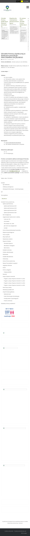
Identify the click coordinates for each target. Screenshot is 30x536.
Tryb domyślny (11, 1)
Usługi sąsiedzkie (8, 272)
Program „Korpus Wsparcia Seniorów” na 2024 (14, 283)
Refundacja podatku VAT (8, 289)
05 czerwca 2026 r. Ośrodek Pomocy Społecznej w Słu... (23, 22)
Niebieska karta (7, 294)
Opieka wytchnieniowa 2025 (10, 210)
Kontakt (3, 182)
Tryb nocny (14, 1)
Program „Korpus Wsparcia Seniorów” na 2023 (14, 280)
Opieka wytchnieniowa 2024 (10, 208)
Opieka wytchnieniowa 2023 (10, 206)
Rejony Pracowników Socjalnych (10, 263)
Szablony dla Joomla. (9, 531)
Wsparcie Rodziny (7, 241)
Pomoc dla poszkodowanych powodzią (12, 230)
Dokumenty (5, 258)
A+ (27, 1)
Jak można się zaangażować (10, 225)
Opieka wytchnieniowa (8, 203)
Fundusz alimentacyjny (8, 252)
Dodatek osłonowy (7, 250)
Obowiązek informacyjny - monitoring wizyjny (13, 189)
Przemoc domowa (8, 300)
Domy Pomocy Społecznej (9, 261)
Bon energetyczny (7, 214)
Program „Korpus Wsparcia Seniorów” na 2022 (14, 278)
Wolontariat (5, 254)
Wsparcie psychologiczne (8, 232)
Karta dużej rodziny (7, 287)
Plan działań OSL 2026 (9, 223)
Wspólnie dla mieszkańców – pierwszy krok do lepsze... (14, 20)
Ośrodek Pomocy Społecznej (7, 202)
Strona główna (4, 195)
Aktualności (4, 198)
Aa (17, 1)
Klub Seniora (6, 247)
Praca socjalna (6, 234)
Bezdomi (5, 274)
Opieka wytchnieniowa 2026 (10, 212)
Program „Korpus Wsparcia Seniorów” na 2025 (14, 285)
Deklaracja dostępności (8, 186)
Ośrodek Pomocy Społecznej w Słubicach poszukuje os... (4, 22)
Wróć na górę (24, 533)
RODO (4, 267)
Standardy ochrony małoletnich (8, 303)
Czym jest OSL (7, 219)
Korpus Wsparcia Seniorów (9, 276)
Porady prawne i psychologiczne (11, 298)
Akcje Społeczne (6, 236)
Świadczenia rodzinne (7, 239)
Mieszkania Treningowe (9, 245)
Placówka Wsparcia (8, 243)
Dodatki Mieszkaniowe (8, 256)
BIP (2, 191)
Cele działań (6, 221)
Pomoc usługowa (7, 269)
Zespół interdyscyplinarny (8, 292)
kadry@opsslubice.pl (14, 171)
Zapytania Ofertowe (7, 265)
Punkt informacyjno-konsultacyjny (11, 296)
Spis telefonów (6, 184)
